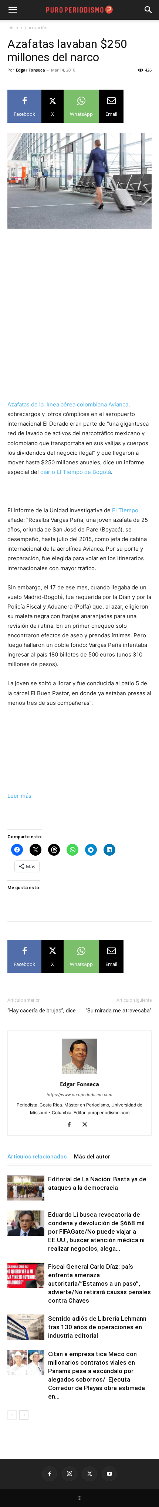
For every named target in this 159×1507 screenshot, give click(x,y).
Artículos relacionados (37, 1156)
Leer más (19, 795)
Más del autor (92, 1156)
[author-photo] (79, 1074)
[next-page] (23, 1415)
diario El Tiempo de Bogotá (75, 471)
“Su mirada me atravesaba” (118, 1010)
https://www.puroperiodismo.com (79, 1094)
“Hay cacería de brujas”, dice (41, 1010)
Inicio (12, 27)
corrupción (36, 27)
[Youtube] (109, 1473)
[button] (148, 10)
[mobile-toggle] (12, 10)
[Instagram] (69, 1473)
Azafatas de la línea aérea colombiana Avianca (67, 404)
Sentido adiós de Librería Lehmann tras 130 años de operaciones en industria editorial (97, 1327)
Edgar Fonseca (30, 70)
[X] (87, 1124)
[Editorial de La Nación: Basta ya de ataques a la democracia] (25, 1188)
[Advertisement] (79, 317)
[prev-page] (12, 1415)
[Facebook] (72, 1124)
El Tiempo (125, 510)
